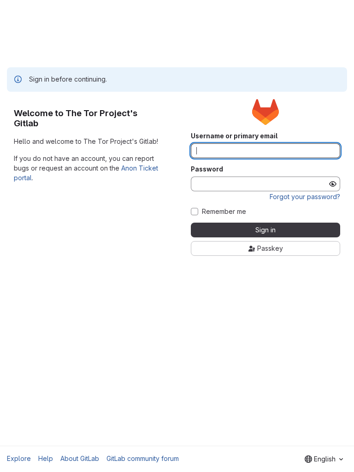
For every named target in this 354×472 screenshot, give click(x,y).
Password (207, 169)
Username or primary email (234, 136)
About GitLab (79, 458)
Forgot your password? (305, 197)
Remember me (224, 211)
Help (45, 458)
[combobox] (324, 459)
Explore (19, 458)
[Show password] (332, 184)
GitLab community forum (142, 458)
